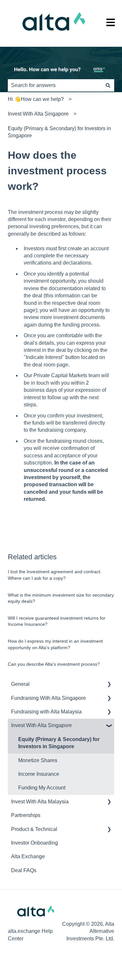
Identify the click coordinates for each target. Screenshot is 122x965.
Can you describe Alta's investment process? (54, 664)
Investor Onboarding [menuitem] (34, 843)
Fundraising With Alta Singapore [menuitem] (48, 698)
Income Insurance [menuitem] (38, 774)
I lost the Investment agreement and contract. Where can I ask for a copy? (55, 575)
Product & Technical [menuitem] (34, 829)
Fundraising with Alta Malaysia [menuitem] (46, 711)
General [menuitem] (20, 684)
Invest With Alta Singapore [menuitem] (41, 725)
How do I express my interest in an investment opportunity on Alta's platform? (55, 644)
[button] (109, 684)
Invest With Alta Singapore (38, 114)
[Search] (108, 85)
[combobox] (55, 85)
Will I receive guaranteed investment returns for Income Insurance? (56, 621)
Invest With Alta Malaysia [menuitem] (40, 801)
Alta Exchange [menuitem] (28, 856)
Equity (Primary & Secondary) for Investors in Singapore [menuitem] (59, 742)
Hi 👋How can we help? (36, 99)
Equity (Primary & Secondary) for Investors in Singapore (59, 132)
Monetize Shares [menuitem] (37, 760)
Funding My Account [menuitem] (41, 787)
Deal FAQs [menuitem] (23, 870)
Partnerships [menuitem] (25, 815)
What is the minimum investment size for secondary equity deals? (61, 598)
